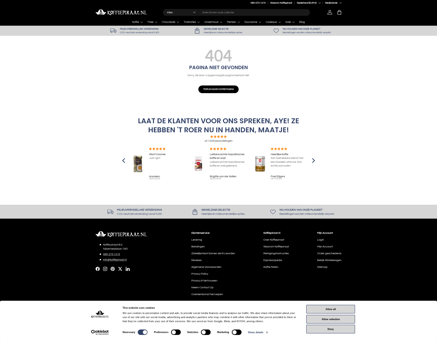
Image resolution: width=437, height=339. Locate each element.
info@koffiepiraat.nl (115, 259)
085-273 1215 (258, 3)
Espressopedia (272, 260)
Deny (331, 329)
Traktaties (190, 22)
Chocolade (168, 22)
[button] (339, 12)
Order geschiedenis (329, 253)
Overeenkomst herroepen (207, 294)
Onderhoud (211, 22)
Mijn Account (325, 246)
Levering (196, 239)
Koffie (135, 22)
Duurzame (250, 22)
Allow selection (331, 319)
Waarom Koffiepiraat (281, 3)
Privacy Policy (199, 273)
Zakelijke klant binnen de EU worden (213, 253)
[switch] (176, 332)
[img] (218, 137)
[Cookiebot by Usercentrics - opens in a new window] (100, 332)
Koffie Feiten (270, 267)
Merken (231, 22)
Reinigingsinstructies (276, 253)
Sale (288, 22)
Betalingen (198, 246)
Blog (302, 22)
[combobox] (236, 12)
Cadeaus (271, 22)
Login (320, 239)
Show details (255, 332)
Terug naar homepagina (218, 89)
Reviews (196, 260)
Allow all (331, 309)
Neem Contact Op (202, 287)
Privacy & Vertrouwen (204, 280)
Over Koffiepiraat (273, 239)
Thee (150, 22)
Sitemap (322, 267)
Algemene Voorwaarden (206, 267)
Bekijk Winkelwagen (329, 260)
